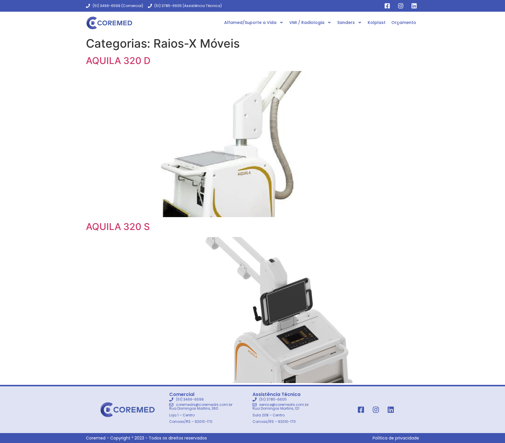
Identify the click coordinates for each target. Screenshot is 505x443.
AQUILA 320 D (118, 60)
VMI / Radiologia (306, 22)
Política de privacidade (396, 438)
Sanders (346, 22)
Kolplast (376, 22)
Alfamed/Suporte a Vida (250, 22)
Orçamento (403, 22)
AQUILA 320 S (118, 226)
